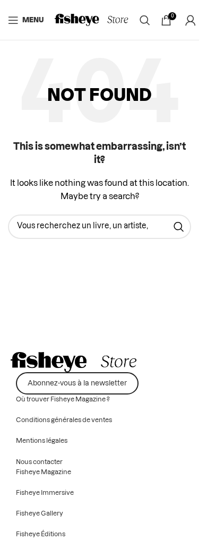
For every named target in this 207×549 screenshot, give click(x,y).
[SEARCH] (179, 227)
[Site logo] (92, 20)
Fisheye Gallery (39, 513)
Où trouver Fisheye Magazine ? (63, 399)
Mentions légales (41, 441)
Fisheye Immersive (45, 493)
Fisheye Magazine (43, 472)
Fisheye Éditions (40, 534)
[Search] (145, 20)
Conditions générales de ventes (64, 420)
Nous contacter (39, 462)
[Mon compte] (190, 20)
